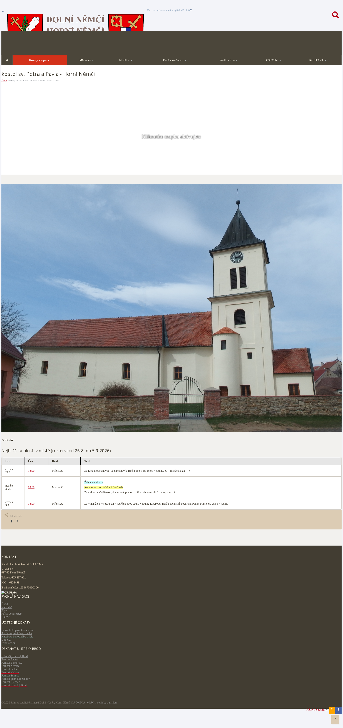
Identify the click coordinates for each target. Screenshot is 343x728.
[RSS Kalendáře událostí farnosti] (332, 710)
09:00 (31, 487)
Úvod (4, 80)
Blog (4, 610)
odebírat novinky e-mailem (102, 702)
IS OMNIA (78, 702)
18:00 (31, 470)
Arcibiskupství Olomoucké (16, 633)
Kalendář (6, 607)
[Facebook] (11, 521)
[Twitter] (17, 521)
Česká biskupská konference (17, 630)
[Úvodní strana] (7, 60)
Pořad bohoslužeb (11, 613)
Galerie (5, 616)
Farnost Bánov (9, 659)
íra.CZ (7, 639)
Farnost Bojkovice (11, 662)
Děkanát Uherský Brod (14, 656)
